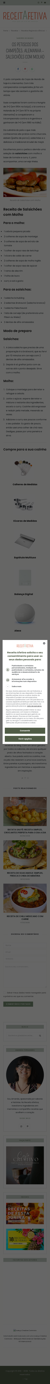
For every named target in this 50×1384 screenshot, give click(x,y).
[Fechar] (44, 643)
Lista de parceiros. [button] (34, 706)
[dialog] (25, 692)
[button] (25, 686)
